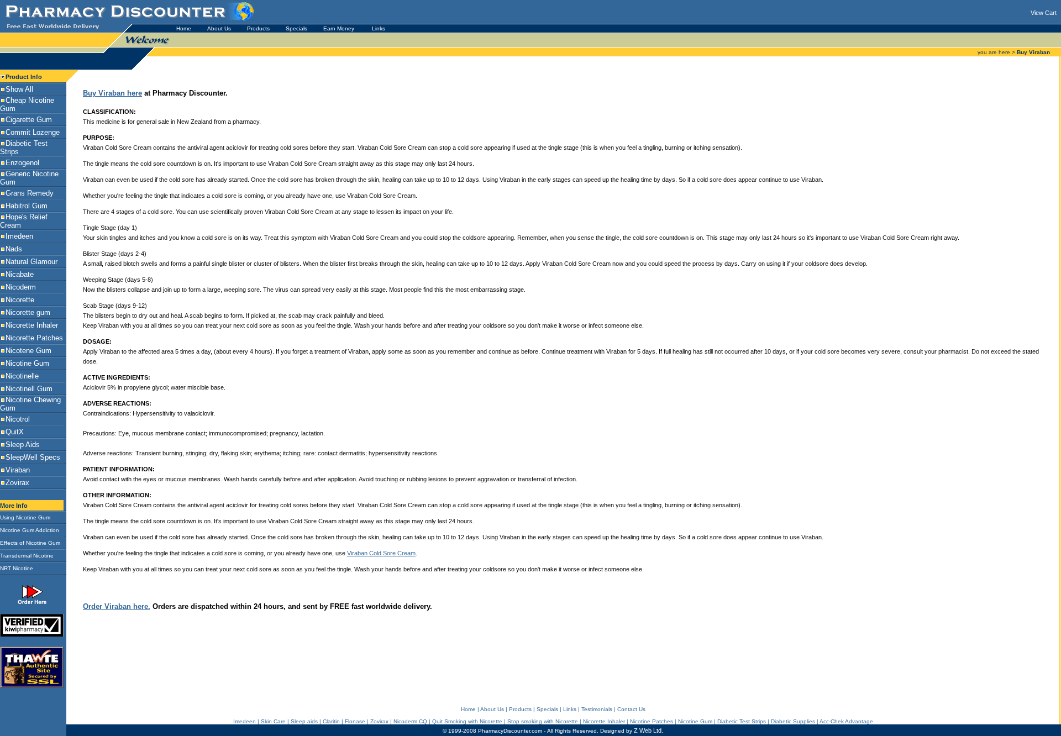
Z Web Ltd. (648, 730)
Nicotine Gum (695, 721)
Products (258, 28)
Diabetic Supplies (793, 721)
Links (378, 28)
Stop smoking (525, 721)
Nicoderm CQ (410, 721)
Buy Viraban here (112, 93)
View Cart (1044, 12)
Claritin (331, 721)
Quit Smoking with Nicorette (467, 721)
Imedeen (244, 721)
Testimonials (596, 709)
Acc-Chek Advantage (846, 721)
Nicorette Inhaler (604, 721)
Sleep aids (304, 721)
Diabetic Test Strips (741, 721)
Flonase (355, 721)
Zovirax (379, 721)
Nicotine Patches (651, 721)
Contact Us (631, 709)
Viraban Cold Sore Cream (381, 553)
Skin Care (273, 721)
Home (183, 28)
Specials (296, 28)
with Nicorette (561, 721)
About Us (219, 28)
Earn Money (339, 28)
